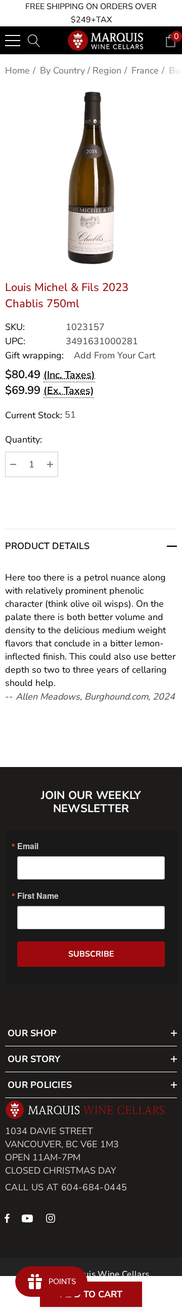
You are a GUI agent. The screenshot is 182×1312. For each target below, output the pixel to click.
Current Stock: (40, 415)
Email (27, 846)
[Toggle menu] (12, 40)
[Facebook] (7, 1218)
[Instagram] (52, 1218)
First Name (38, 896)
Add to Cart (91, 1294)
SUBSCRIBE (91, 954)
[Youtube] (29, 1218)
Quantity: (23, 439)
